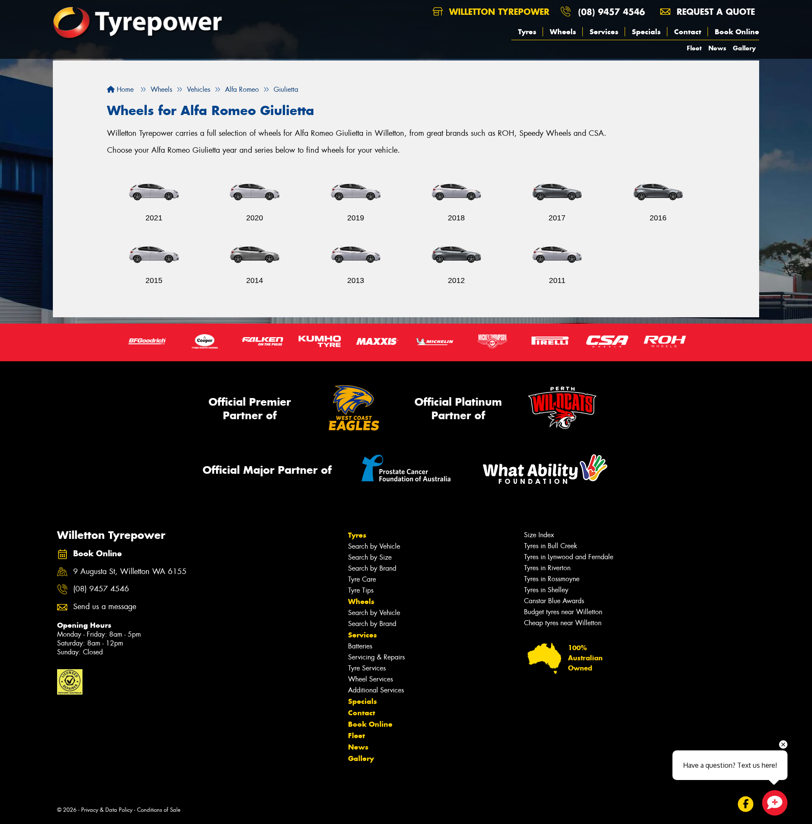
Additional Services (376, 690)
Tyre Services (367, 668)
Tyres (527, 31)
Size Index (539, 534)
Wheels (563, 31)
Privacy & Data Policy (106, 809)
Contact (687, 31)
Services (604, 31)
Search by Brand (372, 568)
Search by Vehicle (374, 546)
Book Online (737, 31)
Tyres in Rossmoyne (551, 578)
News (717, 48)
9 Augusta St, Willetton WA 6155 (130, 572)
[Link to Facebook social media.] (746, 804)
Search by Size (370, 557)
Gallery (744, 48)
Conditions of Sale (159, 809)
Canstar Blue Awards (554, 600)
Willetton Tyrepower (497, 11)
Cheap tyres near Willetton (562, 622)
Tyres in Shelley (546, 589)
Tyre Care (362, 579)
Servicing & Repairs (376, 657)
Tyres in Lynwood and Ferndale (568, 556)
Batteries (360, 646)
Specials (646, 31)
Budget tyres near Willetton (563, 611)
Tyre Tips (360, 590)
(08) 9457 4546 (611, 11)
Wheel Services (370, 679)
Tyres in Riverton (547, 567)
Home (124, 89)
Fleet (694, 48)
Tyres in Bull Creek (550, 545)
